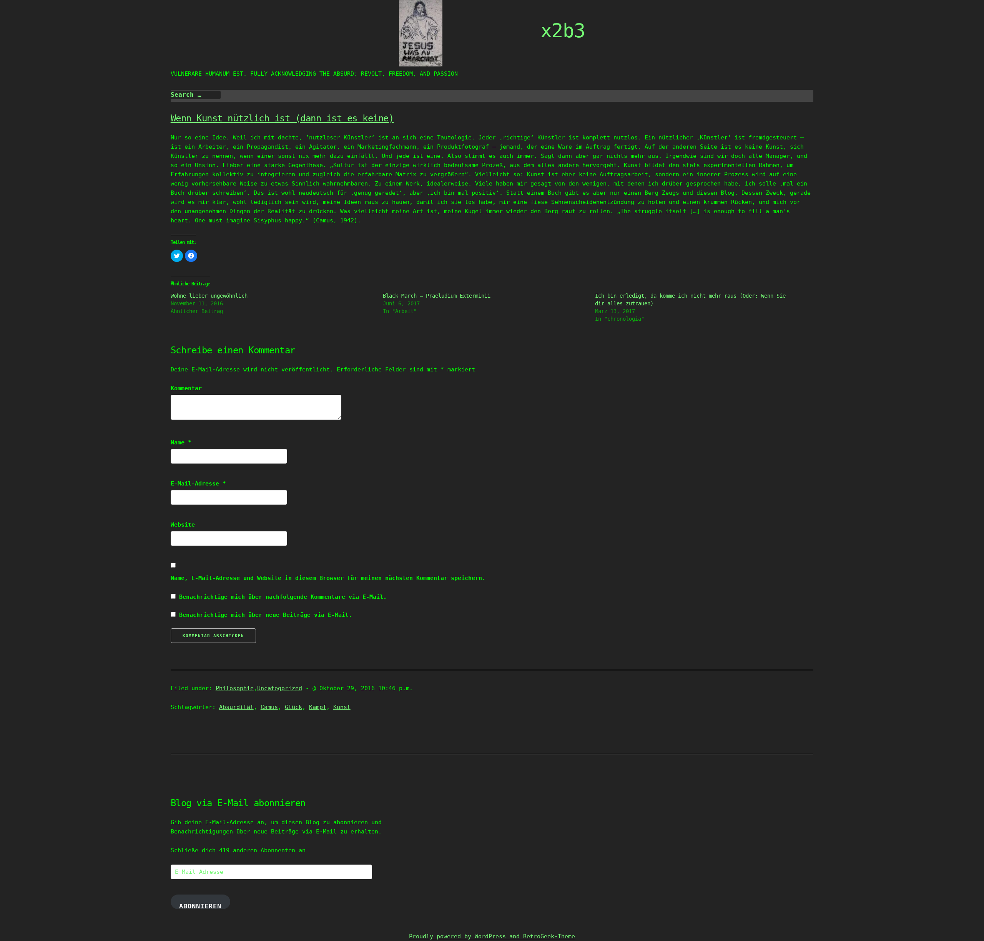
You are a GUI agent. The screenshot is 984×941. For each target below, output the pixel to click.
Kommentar (186, 388)
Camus (269, 707)
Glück (293, 707)
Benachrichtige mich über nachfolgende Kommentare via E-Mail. (283, 596)
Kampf (317, 707)
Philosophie (235, 688)
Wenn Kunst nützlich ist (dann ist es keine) (282, 118)
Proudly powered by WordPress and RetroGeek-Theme (492, 936)
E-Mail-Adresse (198, 483)
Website (183, 524)
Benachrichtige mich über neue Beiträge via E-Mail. (265, 614)
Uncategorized (279, 688)
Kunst (342, 707)
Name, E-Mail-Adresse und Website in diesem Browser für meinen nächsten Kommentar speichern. (328, 578)
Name (181, 442)
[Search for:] (196, 95)
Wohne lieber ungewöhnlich (209, 296)
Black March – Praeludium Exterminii (436, 296)
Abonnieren (200, 905)
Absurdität (236, 707)
